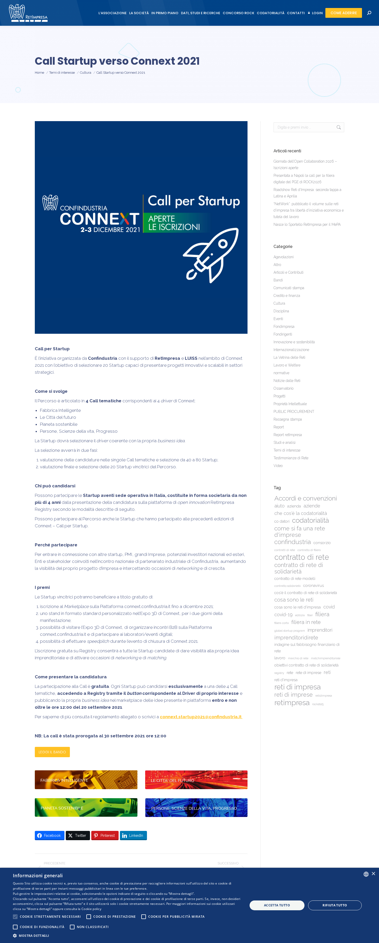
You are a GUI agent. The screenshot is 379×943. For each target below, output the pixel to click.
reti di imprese (293, 694)
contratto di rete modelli (294, 578)
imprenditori (320, 630)
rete (290, 672)
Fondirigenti (283, 334)
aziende (311, 505)
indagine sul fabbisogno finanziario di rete (307, 647)
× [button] (373, 874)
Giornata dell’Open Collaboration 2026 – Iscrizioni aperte (305, 164)
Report (279, 427)
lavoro (279, 658)
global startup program (289, 630)
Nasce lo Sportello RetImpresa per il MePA (307, 224)
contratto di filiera (309, 550)
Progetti (279, 396)
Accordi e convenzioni (305, 498)
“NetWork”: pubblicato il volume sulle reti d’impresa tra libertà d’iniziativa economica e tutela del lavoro (309, 210)
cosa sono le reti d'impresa (297, 607)
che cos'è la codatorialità (300, 513)
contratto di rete (301, 557)
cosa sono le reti (294, 600)
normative (281, 373)
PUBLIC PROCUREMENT (294, 412)
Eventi (278, 319)
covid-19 (283, 614)
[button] (127, 935)
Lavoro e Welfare (287, 365)
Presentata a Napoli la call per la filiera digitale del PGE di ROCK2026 (304, 178)
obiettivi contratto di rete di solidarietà (306, 665)
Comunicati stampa (289, 288)
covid (329, 607)
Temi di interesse (287, 450)
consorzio (322, 542)
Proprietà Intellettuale (290, 404)
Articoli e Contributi (288, 272)
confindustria (292, 542)
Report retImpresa (288, 435)
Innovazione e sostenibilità (294, 342)
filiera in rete (306, 622)
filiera (322, 614)
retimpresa (292, 702)
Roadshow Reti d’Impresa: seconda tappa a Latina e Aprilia (307, 193)
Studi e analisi (284, 442)
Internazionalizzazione (291, 350)
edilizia (300, 615)
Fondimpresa (284, 326)
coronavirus (313, 585)
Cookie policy (91, 909)
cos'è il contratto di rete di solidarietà (305, 592)
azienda (294, 506)
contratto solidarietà (287, 585)
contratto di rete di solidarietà (298, 568)
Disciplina (281, 311)
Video (278, 466)
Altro (277, 265)
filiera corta (281, 622)
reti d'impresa (286, 680)
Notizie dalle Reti (287, 381)
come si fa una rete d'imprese (299, 531)
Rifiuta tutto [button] (335, 905)
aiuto (279, 505)
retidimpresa (323, 695)
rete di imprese (308, 672)
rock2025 (318, 704)
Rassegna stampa (288, 419)
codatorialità (310, 520)
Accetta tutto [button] (277, 905)
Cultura (279, 303)
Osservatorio (283, 388)
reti (327, 672)
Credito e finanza (287, 296)
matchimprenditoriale (325, 658)
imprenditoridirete (296, 638)
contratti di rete (284, 550)
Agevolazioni (284, 257)
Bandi (278, 280)
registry (279, 672)
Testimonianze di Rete (291, 458)
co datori (282, 521)
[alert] (189, 905)
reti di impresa (297, 687)
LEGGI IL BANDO (52, 752)
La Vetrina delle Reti (289, 357)
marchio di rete (298, 658)
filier (310, 615)
